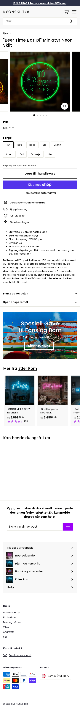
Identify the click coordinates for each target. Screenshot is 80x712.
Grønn (57, 145)
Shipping (7, 165)
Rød (19, 145)
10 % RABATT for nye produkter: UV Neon (39, 3)
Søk (5, 636)
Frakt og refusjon (15, 293)
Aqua (9, 154)
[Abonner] (68, 527)
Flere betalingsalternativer (40, 193)
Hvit (8, 145)
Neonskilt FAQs (11, 612)
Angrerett (8, 631)
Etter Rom (27, 368)
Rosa (32, 145)
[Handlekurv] (66, 11)
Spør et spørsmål (15, 302)
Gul (22, 154)
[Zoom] (64, 106)
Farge (7, 138)
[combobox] (40, 21)
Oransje (36, 154)
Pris (6, 122)
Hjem (6, 33)
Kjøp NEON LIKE (39, 346)
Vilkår (6, 627)
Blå (44, 145)
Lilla (50, 154)
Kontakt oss (10, 617)
